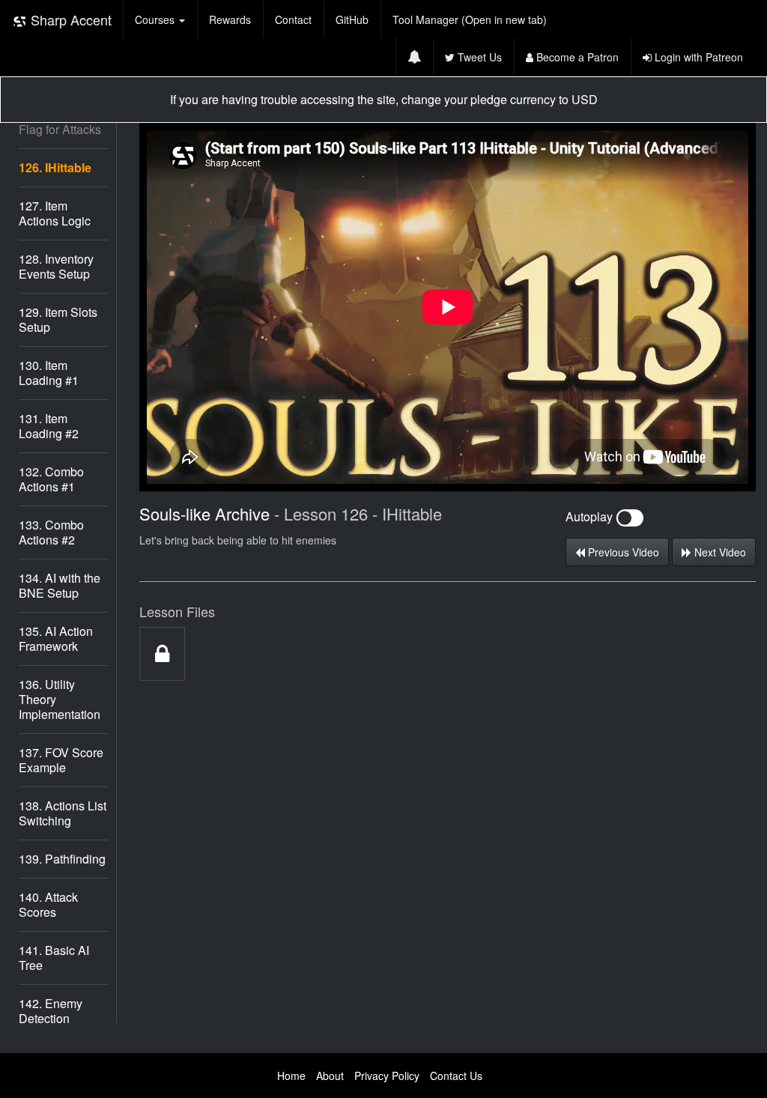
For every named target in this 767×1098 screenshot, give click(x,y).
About (330, 1075)
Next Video (718, 552)
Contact (293, 19)
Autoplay (591, 516)
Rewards (230, 19)
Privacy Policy (386, 1075)
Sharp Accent (69, 19)
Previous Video (622, 552)
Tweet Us (478, 56)
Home (291, 1075)
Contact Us (456, 1075)
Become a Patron (576, 56)
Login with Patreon (697, 56)
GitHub (352, 19)
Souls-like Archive (204, 513)
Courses (156, 19)
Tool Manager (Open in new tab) (469, 19)
